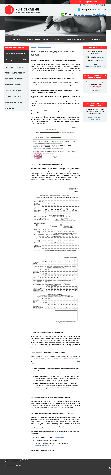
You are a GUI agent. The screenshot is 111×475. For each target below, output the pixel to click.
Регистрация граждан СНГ (16, 60)
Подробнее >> (95, 90)
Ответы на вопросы (14, 85)
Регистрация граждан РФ (15, 53)
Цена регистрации (13, 91)
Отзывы (58, 39)
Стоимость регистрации (36, 39)
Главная (15, 39)
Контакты (95, 39)
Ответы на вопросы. (44, 47)
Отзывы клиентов (13, 97)
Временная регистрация (14, 48)
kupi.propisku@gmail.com (90, 14)
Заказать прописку (76, 39)
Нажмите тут (99, 9)
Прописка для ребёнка (15, 73)
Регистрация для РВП (14, 79)
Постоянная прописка (15, 67)
